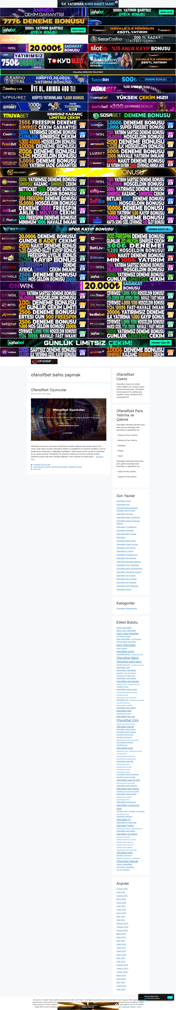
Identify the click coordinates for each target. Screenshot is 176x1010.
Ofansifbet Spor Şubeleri (127, 579)
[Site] (44, 125)
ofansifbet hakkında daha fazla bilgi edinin (128, 740)
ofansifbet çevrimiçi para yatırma (125, 844)
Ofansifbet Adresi (124, 501)
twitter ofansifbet (124, 864)
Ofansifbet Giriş (123, 505)
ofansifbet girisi (124, 711)
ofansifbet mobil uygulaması (128, 774)
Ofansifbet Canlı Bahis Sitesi (126, 676)
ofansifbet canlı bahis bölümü (126, 673)
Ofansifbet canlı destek (128, 681)
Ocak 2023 (121, 989)
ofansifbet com (123, 700)
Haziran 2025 (122, 896)
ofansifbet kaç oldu (121, 753)
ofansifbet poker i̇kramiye (123, 799)
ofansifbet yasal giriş (136, 828)
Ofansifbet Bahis (128, 658)
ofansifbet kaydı (122, 745)
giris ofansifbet (136, 639)
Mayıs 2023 (121, 975)
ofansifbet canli (123, 667)
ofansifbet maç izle (125, 761)
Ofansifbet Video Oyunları (127, 544)
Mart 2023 (121, 982)
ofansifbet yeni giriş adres (123, 837)
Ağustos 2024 (122, 923)
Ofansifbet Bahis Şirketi (126, 541)
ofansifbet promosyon (126, 802)
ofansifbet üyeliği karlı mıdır (124, 858)
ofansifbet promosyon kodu (128, 807)
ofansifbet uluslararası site (123, 828)
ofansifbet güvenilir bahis (125, 734)
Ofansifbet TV (124, 819)
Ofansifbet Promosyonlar (41, 464)
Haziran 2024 (122, 930)
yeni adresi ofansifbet (125, 867)
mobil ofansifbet (122, 648)
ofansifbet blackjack (123, 665)
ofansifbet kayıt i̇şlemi (122, 751)
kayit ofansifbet (126, 645)
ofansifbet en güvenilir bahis (137, 700)
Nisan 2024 (121, 937)
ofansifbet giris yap (126, 716)
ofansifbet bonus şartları (137, 665)
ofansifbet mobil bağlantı (123, 764)
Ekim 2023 (121, 958)
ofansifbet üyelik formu (124, 855)
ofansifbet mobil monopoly (123, 772)
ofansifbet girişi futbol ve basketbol (126, 724)
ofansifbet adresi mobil (137, 654)
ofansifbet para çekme (126, 794)
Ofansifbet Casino (122, 687)
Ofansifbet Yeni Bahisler (126, 558)
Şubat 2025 (121, 903)
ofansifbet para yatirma (127, 785)
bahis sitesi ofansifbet (126, 630)
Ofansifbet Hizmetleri (125, 531)
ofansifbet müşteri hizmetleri (126, 777)
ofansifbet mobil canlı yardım (124, 767)
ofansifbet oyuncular (75, 467)
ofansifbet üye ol (136, 858)
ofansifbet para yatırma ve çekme (128, 791)
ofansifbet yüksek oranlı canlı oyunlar (126, 839)
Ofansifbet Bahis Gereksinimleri (129, 569)
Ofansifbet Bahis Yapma (126, 534)
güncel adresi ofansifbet (126, 642)
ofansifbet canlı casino (126, 678)
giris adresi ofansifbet (124, 636)
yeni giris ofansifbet (123, 870)
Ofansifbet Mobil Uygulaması (128, 517)
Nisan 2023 (121, 979)
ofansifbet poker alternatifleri (124, 797)
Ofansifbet (121, 537)
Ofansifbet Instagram (125, 742)
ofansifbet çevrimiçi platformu (124, 847)
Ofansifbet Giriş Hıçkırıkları (127, 586)
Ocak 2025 (121, 906)
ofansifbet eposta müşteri (123, 702)
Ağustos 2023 (122, 965)
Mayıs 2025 (121, 899)
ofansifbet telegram (124, 816)
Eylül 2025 (121, 892)
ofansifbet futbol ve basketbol (124, 705)
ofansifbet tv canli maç (126, 822)
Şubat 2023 (121, 986)
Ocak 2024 (121, 948)
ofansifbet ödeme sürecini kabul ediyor (127, 850)
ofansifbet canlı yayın (133, 684)
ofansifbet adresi (123, 654)
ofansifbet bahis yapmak (41, 467)
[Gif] (88, 172)
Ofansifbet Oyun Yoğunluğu (128, 565)
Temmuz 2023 (122, 969)
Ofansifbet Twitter (125, 825)
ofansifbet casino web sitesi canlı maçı (127, 697)
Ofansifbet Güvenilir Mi (124, 737)
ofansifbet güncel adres (59, 467)
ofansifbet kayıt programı (135, 751)
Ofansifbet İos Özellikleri (126, 582)
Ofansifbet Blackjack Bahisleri (129, 562)
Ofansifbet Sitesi (122, 811)
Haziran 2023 (122, 972)
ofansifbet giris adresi (126, 708)
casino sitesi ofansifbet (128, 633)
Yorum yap (37, 469)
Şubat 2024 (121, 944)
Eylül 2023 (121, 962)
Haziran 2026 (122, 889)
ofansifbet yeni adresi (127, 834)
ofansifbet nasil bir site (128, 780)
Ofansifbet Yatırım (124, 589)
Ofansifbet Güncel (125, 726)
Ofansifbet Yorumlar (125, 514)
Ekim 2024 (121, 917)
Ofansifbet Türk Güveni (126, 548)
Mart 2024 (121, 941)
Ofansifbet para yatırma (128, 788)
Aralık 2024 (121, 910)
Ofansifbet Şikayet (127, 861)
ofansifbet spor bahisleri (137, 811)
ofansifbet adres (125, 651)
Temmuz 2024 (122, 927)
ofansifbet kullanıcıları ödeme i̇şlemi (126, 756)
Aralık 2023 (121, 951)
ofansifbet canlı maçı (122, 684)
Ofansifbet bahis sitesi (129, 661)
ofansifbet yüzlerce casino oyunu (125, 842)
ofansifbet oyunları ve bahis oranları (126, 783)
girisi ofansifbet (123, 639)
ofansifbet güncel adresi (126, 732)
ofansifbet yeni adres (126, 831)
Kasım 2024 (121, 913)
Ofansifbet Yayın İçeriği (126, 576)
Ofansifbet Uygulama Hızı (127, 555)
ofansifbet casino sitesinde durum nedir (127, 692)
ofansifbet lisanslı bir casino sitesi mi (126, 759)
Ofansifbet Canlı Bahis (126, 670)
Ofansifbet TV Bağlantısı (126, 527)
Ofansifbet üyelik (125, 852)
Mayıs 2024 (121, 934)
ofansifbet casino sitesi (127, 689)
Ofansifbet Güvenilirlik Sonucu (129, 572)
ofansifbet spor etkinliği (123, 814)
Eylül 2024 (121, 920)
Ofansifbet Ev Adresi (125, 551)
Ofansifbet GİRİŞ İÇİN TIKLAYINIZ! (88, 72)
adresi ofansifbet (124, 628)
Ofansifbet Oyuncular (49, 390)
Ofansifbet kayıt (125, 748)
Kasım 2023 (121, 955)
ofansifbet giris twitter (124, 713)
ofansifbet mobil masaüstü (123, 769)
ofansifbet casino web (122, 695)
